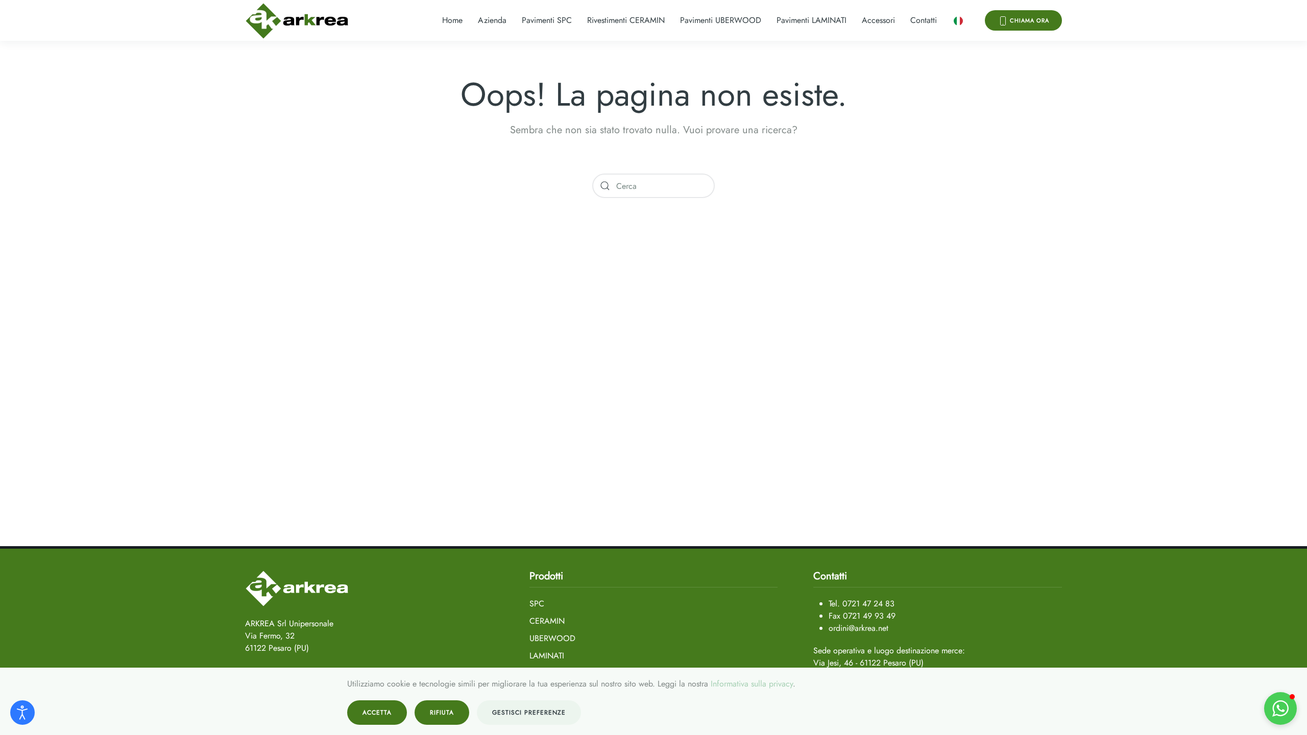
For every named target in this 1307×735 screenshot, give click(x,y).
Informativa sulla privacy (752, 684)
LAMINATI (546, 656)
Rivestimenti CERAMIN (626, 20)
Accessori (878, 20)
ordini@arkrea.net (858, 628)
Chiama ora (1028, 20)
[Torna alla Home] (297, 20)
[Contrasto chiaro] (22, 712)
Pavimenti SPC (547, 20)
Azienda (492, 20)
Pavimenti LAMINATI (811, 20)
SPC (536, 603)
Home (452, 20)
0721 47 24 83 (868, 603)
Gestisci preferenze (529, 712)
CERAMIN (547, 621)
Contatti (923, 20)
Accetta (377, 712)
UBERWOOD (552, 638)
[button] (958, 20)
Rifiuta (442, 712)
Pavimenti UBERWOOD (720, 20)
